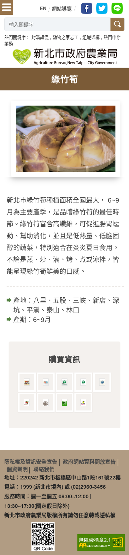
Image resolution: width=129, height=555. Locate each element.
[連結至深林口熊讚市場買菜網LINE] (46, 403)
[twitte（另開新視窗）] (102, 8)
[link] (101, 541)
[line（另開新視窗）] (117, 8)
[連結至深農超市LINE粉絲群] (27, 403)
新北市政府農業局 (64, 57)
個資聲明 (17, 469)
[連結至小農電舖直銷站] (64, 382)
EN (43, 8)
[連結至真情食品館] (27, 382)
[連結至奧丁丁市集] (46, 382)
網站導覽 (62, 8)
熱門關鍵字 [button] (15, 37)
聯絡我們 (44, 469)
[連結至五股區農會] (83, 382)
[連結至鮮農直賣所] (102, 382)
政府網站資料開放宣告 (89, 461)
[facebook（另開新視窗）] (86, 8)
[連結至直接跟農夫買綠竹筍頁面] (64, 403)
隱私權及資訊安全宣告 (30, 461)
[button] (40, 37)
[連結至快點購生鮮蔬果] (83, 403)
